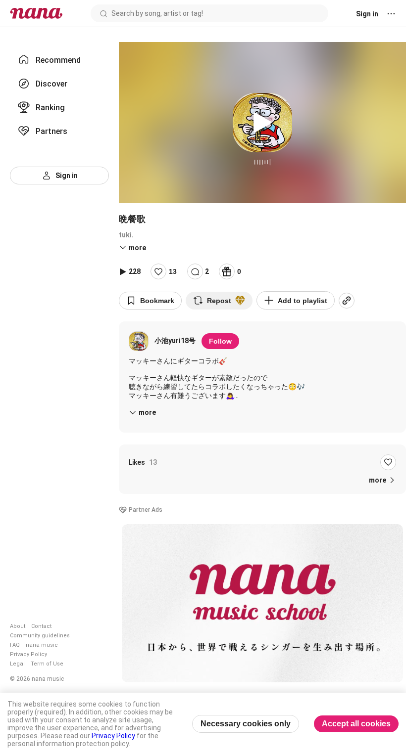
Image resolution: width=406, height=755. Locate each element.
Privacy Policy (28, 654)
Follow (220, 341)
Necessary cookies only (246, 723)
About (17, 626)
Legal (17, 664)
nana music (42, 645)
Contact (41, 626)
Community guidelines (40, 635)
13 (173, 271)
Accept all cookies (356, 723)
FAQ (15, 645)
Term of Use (47, 664)
